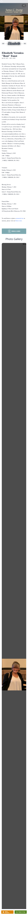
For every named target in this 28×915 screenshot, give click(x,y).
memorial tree (20, 218)
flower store (19, 221)
